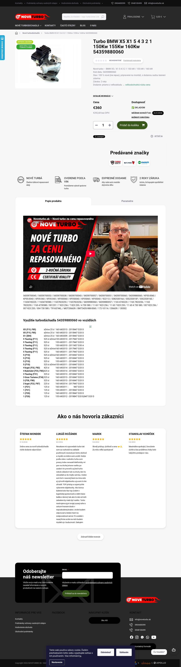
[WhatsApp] (147, 637)
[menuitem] (28, 26)
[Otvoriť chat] (174, 650)
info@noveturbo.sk (143, 619)
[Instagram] (137, 637)
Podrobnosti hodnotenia (132, 60)
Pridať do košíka (129, 125)
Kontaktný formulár (143, 646)
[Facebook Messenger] (142, 637)
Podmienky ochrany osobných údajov (42, 3)
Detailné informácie (102, 96)
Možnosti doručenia (140, 117)
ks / (104, 620)
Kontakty (19, 3)
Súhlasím (124, 652)
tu (80, 656)
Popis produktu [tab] (53, 201)
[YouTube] (154, 637)
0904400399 (140, 625)
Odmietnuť (106, 652)
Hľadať (103, 17)
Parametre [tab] (127, 201)
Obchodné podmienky (91, 3)
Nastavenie (57, 662)
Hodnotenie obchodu (70, 3)
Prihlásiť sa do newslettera (76, 593)
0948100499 (140, 630)
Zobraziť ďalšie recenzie (90, 537)
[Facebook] (132, 637)
